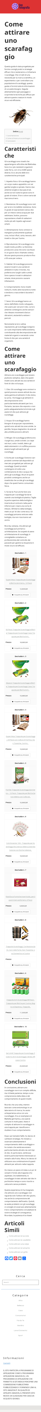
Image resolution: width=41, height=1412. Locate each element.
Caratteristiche (12, 136)
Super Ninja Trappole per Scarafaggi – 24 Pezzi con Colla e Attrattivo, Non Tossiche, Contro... (20, 740)
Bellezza (20, 1305)
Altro (21, 1300)
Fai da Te (20, 1320)
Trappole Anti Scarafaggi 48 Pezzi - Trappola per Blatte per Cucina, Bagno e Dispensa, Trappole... (20, 1003)
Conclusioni (11, 141)
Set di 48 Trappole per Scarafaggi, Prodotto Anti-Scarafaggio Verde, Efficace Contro (20, 1056)
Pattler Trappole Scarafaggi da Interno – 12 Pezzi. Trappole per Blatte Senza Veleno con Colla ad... (20, 793)
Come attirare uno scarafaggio (18, 138)
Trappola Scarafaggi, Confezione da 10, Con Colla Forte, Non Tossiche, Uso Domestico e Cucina (20, 950)
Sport (20, 1335)
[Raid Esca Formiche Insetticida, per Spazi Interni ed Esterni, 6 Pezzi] (20, 891)
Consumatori (20, 1315)
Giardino (20, 1325)
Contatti (6, 1363)
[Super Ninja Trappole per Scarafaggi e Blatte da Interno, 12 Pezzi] (20, 574)
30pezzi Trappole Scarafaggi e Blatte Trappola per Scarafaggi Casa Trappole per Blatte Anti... (20, 686)
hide (20, 131)
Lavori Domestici (20, 1330)
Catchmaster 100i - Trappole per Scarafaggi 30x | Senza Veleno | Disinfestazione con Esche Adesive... (20, 846)
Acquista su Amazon (21, 595)
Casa (20, 1310)
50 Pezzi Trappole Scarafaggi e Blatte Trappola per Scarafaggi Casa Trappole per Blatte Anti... (20, 633)
